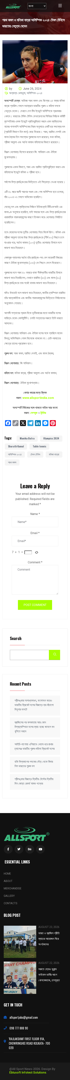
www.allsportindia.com (38, 398)
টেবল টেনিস (35, 454)
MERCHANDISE (12, 888)
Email (35, 533)
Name (35, 514)
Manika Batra (27, 438)
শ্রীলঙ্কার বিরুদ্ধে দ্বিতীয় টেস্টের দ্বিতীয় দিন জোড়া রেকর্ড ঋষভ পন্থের (34, 781)
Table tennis (39, 446)
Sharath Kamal (16, 446)
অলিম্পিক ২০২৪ (34, 93)
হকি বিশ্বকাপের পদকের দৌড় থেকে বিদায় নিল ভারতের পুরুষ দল (34, 764)
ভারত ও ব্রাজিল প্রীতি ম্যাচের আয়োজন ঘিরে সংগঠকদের (49, 938)
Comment (35, 562)
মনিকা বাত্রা (54, 454)
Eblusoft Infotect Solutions (27, 1072)
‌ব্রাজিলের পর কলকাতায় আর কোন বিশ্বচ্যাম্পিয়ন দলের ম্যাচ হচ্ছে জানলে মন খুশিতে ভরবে (34, 727)
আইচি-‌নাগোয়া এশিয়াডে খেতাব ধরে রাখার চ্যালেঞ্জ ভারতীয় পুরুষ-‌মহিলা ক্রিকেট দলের (35, 746)
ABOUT (8, 881)
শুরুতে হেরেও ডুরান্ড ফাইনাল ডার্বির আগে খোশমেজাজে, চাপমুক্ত (49, 974)
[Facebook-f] (8, 849)
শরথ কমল (12, 462)
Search (15, 638)
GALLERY (9, 895)
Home (7, 873)
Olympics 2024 (51, 438)
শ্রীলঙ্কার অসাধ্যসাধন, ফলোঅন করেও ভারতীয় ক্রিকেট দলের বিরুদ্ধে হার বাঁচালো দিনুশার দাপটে (34, 705)
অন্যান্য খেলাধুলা (17, 93)
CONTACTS (10, 903)
